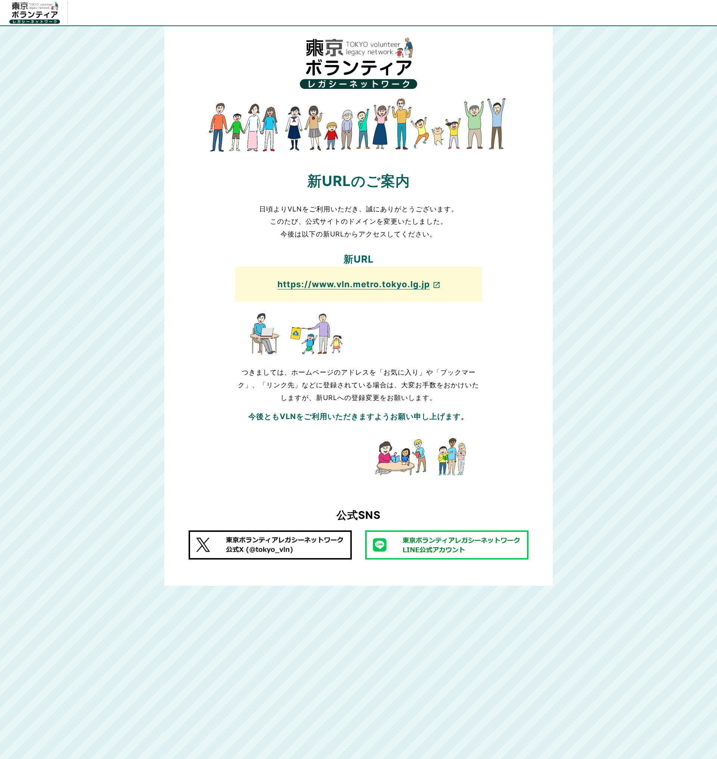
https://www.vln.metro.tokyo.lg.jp (353, 284)
